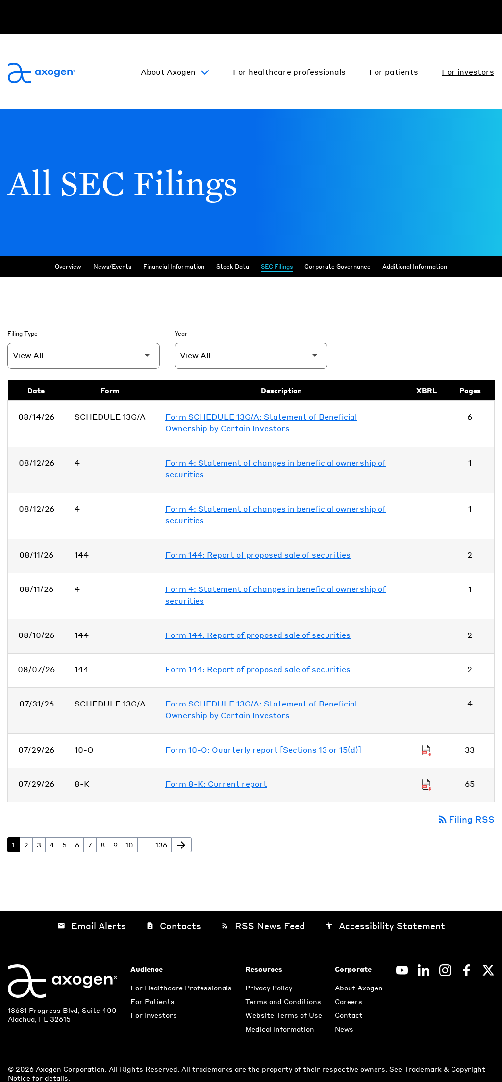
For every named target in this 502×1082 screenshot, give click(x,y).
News (344, 1028)
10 (131, 844)
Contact (349, 1015)
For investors (468, 72)
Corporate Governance (337, 266)
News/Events (112, 266)
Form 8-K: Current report (216, 783)
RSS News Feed (263, 925)
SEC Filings (277, 266)
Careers (348, 1001)
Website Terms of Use (283, 1015)
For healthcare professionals (289, 72)
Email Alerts (91, 925)
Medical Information (279, 1028)
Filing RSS (466, 818)
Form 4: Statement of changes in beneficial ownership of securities (275, 468)
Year (181, 333)
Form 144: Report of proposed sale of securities (258, 554)
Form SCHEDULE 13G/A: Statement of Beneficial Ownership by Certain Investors (261, 422)
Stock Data (232, 266)
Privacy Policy (268, 987)
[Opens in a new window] (402, 970)
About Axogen (168, 72)
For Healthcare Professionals (181, 987)
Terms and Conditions (283, 1001)
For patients (393, 72)
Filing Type (22, 333)
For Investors (153, 1015)
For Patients (152, 1001)
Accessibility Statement (385, 925)
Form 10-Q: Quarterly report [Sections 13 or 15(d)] (263, 749)
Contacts (173, 925)
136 (163, 844)
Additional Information (414, 266)
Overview (68, 266)
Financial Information (173, 266)
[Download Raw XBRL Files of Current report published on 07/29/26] (426, 784)
